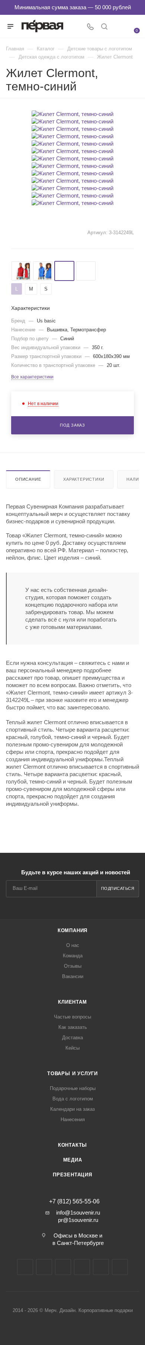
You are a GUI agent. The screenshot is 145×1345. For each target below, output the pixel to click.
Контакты (72, 1145)
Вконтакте (25, 1267)
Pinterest (120, 1267)
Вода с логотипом (72, 1098)
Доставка (72, 1037)
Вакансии (72, 976)
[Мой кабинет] (118, 27)
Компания (72, 930)
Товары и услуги (72, 1073)
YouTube (63, 1267)
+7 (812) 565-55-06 (74, 1202)
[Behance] (82, 1267)
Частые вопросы (72, 1017)
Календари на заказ (72, 1109)
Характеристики (83, 479)
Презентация (72, 1174)
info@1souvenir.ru (78, 1212)
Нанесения (73, 1119)
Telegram (44, 1267)
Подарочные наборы (73, 1088)
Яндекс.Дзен (101, 1267)
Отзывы (72, 966)
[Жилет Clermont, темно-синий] (72, 113)
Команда (73, 955)
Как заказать (72, 1027)
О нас (72, 945)
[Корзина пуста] (132, 26)
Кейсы (72, 1048)
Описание (28, 479)
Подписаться (118, 888)
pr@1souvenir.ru (78, 1220)
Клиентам (72, 1002)
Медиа (72, 1160)
